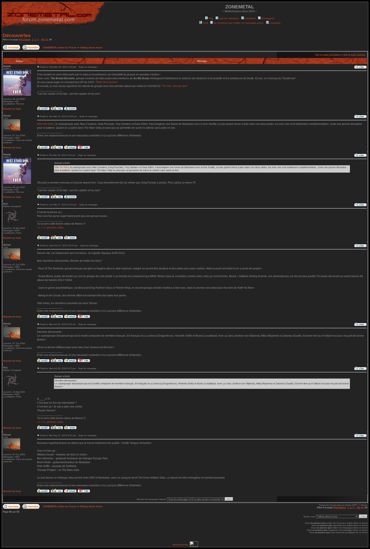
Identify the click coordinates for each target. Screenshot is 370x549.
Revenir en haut (12, 108)
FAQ (210, 18)
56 (43, 39)
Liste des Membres (229, 18)
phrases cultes (55, 227)
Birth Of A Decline (107, 82)
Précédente (25, 39)
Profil (205, 23)
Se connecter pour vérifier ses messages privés (238, 23)
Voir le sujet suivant (354, 55)
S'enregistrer (268, 18)
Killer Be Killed (45, 123)
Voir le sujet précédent (327, 55)
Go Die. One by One (174, 86)
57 (46, 39)
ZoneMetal (250, 18)
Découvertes (17, 35)
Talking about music (91, 47)
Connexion (274, 23)
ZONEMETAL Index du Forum (59, 47)
